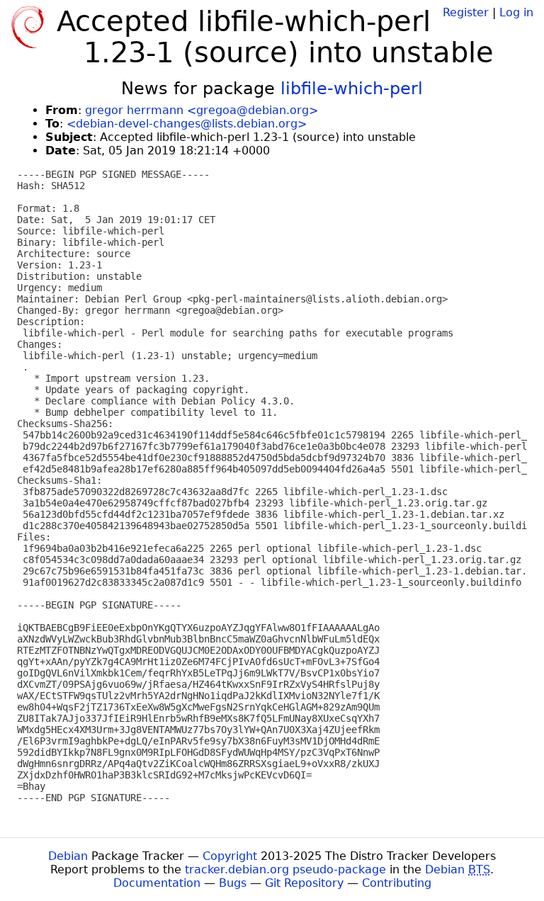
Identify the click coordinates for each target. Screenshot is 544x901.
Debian (68, 856)
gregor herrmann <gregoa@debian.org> (201, 110)
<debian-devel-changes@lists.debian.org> (187, 123)
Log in (516, 12)
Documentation (156, 883)
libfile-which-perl (351, 88)
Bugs (232, 883)
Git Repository (304, 883)
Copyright (230, 856)
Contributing (396, 883)
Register (466, 12)
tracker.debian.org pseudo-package (285, 869)
